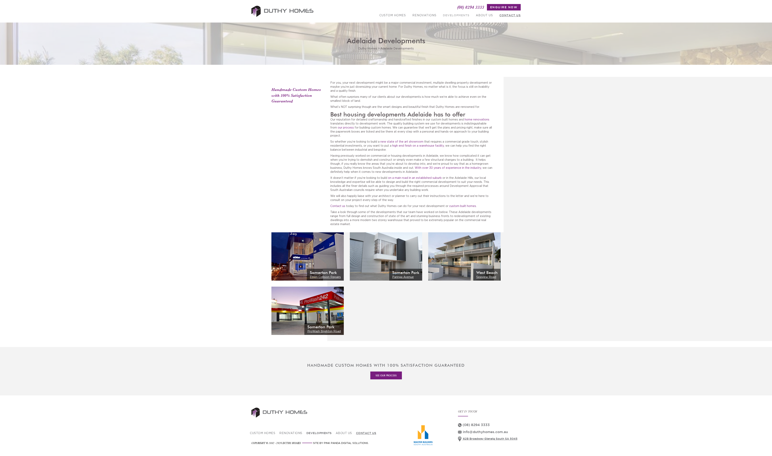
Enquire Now (504, 7)
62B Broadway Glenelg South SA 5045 (489, 438)
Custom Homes (392, 15)
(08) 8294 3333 (470, 7)
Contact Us (510, 15)
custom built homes (462, 206)
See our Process (386, 375)
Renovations (424, 15)
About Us (484, 15)
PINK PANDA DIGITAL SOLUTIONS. (346, 443)
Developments (456, 15)
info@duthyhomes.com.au (485, 432)
